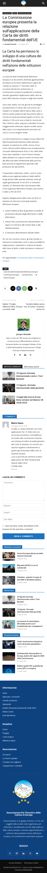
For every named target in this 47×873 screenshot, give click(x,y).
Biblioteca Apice (9, 740)
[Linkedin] (26, 355)
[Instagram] (21, 355)
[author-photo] (24, 330)
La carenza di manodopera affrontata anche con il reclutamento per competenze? (30, 623)
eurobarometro (27, 275)
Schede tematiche (10, 700)
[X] (30, 288)
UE (36, 275)
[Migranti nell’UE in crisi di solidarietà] (9, 568)
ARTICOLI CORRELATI (12, 367)
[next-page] (8, 409)
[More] (36, 288)
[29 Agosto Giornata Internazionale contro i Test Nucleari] (9, 376)
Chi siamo (7, 754)
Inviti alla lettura (9, 715)
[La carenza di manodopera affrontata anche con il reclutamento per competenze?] (9, 624)
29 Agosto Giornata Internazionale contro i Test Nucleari (29, 376)
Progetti (6, 733)
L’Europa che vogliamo (12, 762)
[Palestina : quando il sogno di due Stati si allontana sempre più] (9, 580)
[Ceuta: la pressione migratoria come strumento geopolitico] (9, 644)
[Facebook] (18, 288)
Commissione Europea (11, 275)
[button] (4, 3)
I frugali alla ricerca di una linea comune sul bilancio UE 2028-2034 (29, 400)
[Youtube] (37, 853)
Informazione (14, 9)
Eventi (5, 729)
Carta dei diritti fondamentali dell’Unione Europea (21, 272)
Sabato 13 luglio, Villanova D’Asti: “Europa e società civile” (12, 306)
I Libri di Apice (8, 737)
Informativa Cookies (31, 863)
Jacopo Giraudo (10, 44)
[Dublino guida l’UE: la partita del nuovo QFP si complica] (9, 669)
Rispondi (14, 469)
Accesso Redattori (15, 863)
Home (5, 9)
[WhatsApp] (24, 288)
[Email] (12, 288)
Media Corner (8, 711)
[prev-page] (4, 409)
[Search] (43, 3)
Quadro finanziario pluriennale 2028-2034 (19, 708)
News (14, 13)
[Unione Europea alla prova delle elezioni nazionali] (9, 556)
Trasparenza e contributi (12, 766)
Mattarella (7, 704)
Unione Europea (9, 278)
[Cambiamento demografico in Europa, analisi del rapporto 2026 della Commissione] (9, 656)
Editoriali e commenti (11, 697)
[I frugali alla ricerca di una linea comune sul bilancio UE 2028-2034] (9, 400)
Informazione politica (24, 13)
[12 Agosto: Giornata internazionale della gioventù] (9, 388)
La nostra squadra (10, 758)
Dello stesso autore (31, 367)
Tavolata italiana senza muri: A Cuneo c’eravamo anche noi (34, 306)
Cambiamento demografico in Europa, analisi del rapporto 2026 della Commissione (30, 655)
